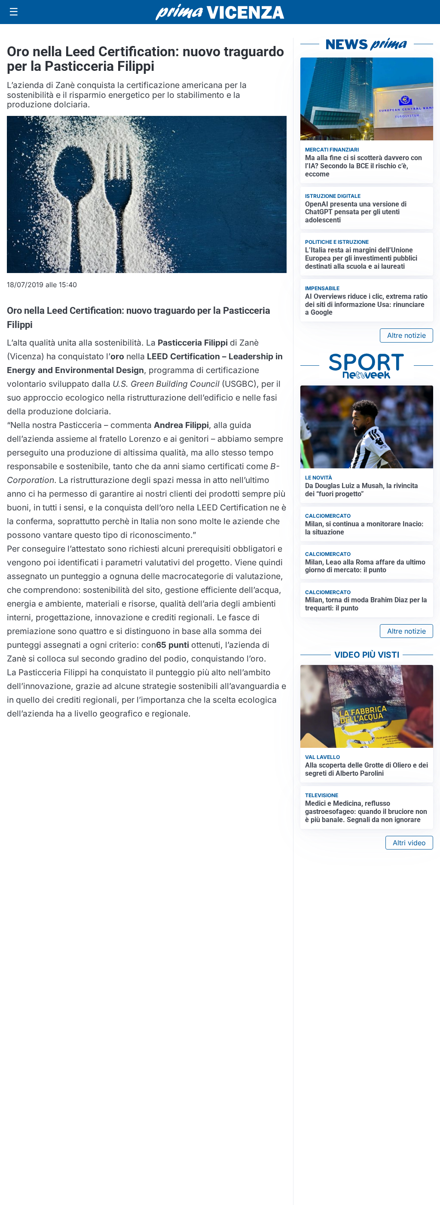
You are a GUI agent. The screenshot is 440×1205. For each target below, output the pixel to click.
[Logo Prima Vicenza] (220, 12)
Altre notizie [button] (406, 335)
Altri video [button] (409, 842)
